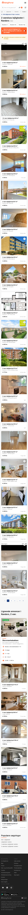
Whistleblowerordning (6, 874)
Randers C (5, 24)
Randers (17, 11)
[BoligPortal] (7, 2)
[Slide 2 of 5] (13, 59)
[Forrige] (5, 601)
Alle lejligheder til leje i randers (11, 14)
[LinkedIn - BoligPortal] (7, 887)
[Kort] (25, 7)
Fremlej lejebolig (18, 868)
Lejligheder (8, 11)
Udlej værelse (17, 861)
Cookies (3, 870)
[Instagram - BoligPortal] (11, 887)
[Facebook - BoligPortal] (3, 887)
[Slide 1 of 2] (13, 309)
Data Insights (4, 881)
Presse (2, 865)
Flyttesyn (16, 863)
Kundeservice (17, 870)
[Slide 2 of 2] (14, 309)
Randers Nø (22, 24)
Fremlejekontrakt (18, 865)
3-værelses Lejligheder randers (9, 846)
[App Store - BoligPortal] (14, 894)
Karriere (3, 877)
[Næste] (23, 601)
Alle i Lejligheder (5, 839)
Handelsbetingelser (5, 872)
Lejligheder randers (6, 842)
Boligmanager (4, 879)
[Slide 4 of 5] (14, 59)
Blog (2, 863)
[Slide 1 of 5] (12, 59)
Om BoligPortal (4, 861)
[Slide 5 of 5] (15, 59)
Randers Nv (13, 24)
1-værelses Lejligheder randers (9, 844)
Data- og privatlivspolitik (7, 868)
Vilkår (15, 872)
